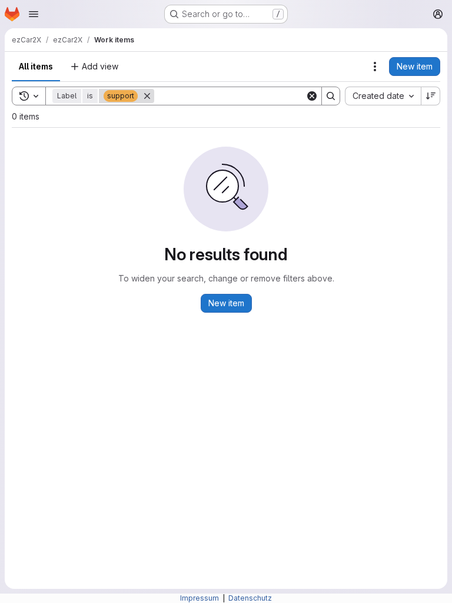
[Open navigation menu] (33, 14)
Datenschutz (250, 598)
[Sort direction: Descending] (430, 96)
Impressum (200, 598)
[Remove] (147, 96)
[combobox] (383, 96)
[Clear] (312, 96)
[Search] (330, 96)
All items (36, 66)
